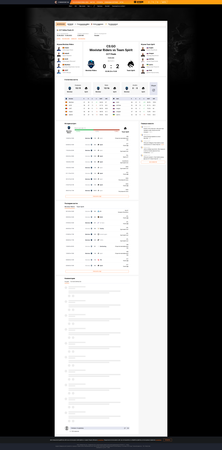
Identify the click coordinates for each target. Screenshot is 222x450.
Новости (73, 38)
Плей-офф (111, 58)
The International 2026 (80, 2)
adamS (71, 114)
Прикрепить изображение (124, 428)
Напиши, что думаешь (77, 428)
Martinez (71, 102)
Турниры (100, 2)
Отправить (128, 428)
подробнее (100, 440)
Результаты (81, 38)
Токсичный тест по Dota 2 (118, 6)
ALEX (70, 105)
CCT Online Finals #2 (66, 30)
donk (117, 102)
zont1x (118, 114)
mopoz (71, 111)
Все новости (153, 162)
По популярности (75, 281)
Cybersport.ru (99, 447)
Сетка (58, 38)
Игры (121, 2)
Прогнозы (99, 6)
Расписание (66, 38)
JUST (70, 108)
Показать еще (97, 196)
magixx (118, 108)
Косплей (107, 6)
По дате (67, 281)
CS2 (76, 6)
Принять (167, 440)
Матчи (92, 2)
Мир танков (82, 6)
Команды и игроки (111, 2)
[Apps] (149, 2)
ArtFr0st (118, 105)
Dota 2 (70, 6)
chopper (118, 111)
